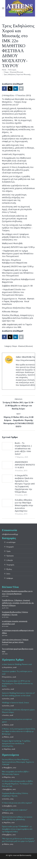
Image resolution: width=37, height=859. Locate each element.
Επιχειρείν (10, 546)
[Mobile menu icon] (3, 8)
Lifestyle (9, 560)
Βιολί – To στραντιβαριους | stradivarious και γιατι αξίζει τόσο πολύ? (23, 448)
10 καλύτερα (10, 542)
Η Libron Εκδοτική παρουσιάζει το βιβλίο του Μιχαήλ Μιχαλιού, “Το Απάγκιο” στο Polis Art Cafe (17, 783)
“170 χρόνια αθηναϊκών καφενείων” (14, 810)
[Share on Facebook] (4, 88)
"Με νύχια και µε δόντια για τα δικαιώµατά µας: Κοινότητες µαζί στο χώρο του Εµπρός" (18, 839)
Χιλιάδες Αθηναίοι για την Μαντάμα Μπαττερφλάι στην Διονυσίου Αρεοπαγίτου (24, 505)
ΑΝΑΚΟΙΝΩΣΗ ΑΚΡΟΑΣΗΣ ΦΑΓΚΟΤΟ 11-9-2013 (25, 465)
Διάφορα (9, 578)
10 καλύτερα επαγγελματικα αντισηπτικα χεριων (17, 720)
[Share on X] (10, 88)
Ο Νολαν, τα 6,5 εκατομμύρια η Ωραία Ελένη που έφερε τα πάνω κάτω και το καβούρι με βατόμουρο (18, 731)
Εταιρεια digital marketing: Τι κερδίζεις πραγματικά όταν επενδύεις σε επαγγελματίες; (16, 743)
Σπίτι (8, 573)
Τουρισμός (10, 564)
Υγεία (8, 551)
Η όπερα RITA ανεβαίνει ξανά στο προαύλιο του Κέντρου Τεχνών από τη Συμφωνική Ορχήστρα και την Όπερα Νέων (25, 483)
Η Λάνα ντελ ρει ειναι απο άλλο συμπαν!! (17, 803)
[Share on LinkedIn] (15, 88)
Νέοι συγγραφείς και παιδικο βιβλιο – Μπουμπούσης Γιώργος (16, 772)
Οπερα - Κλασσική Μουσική (22, 346)
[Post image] (7, 446)
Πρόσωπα (10, 555)
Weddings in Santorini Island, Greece (15, 702)
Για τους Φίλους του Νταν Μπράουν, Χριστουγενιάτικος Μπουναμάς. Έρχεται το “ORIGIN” (18, 762)
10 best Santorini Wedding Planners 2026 (17, 664)
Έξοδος (9, 569)
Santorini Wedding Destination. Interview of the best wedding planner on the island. (18, 694)
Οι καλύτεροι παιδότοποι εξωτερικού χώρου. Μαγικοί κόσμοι (18, 710)
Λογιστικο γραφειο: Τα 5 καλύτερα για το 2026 (17, 672)
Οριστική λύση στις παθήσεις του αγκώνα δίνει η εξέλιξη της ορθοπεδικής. (17, 818)
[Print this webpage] (21, 88)
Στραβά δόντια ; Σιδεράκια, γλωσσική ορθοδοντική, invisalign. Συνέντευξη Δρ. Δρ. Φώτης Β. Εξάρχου (18, 602)
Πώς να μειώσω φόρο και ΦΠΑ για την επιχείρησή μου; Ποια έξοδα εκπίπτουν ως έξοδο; (17, 683)
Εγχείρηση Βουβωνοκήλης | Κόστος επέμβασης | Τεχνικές (15, 794)
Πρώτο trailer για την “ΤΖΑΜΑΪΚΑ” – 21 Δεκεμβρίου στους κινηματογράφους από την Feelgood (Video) (17, 829)
